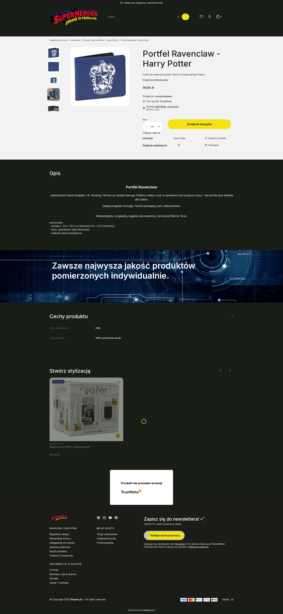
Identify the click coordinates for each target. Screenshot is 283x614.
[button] (185, 17)
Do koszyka (118, 436)
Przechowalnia (105, 542)
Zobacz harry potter (71, 289)
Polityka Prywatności (61, 555)
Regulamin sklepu (59, 534)
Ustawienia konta (106, 538)
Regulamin (180, 544)
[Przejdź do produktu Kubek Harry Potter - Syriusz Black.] (86, 409)
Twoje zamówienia (107, 534)
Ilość (145, 119)
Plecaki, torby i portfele (93, 40)
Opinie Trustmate (59, 582)
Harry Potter (112, 40)
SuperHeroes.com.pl (59, 40)
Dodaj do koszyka (199, 124)
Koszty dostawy (58, 551)
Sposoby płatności (60, 547)
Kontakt (54, 578)
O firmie (54, 569)
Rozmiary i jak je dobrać (63, 574)
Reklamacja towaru (60, 538)
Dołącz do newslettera (165, 535)
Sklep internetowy (140, 610)
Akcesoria (75, 40)
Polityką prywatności (199, 547)
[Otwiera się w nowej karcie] (98, 517)
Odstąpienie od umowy (62, 542)
